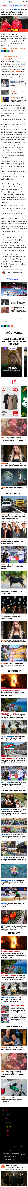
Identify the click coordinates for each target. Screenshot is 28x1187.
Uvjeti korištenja (6, 1153)
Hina (16, 48)
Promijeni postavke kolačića (9, 1159)
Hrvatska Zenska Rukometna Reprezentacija (11, 319)
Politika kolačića (15, 1153)
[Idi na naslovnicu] (13, 3)
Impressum (5, 1150)
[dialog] (14, 1175)
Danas (8, 1111)
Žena (7, 1131)
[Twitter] (5, 51)
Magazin (8, 1123)
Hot (7, 1119)
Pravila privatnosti (7, 1156)
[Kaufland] (14, 382)
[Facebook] (2, 51)
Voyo (11, 322)
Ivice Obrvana (16, 72)
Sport (8, 1115)
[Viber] (9, 51)
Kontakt (14, 1156)
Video (7, 1135)
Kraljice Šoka (4, 322)
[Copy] (12, 51)
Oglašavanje (12, 1150)
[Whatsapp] (7, 51)
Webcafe (8, 1127)
